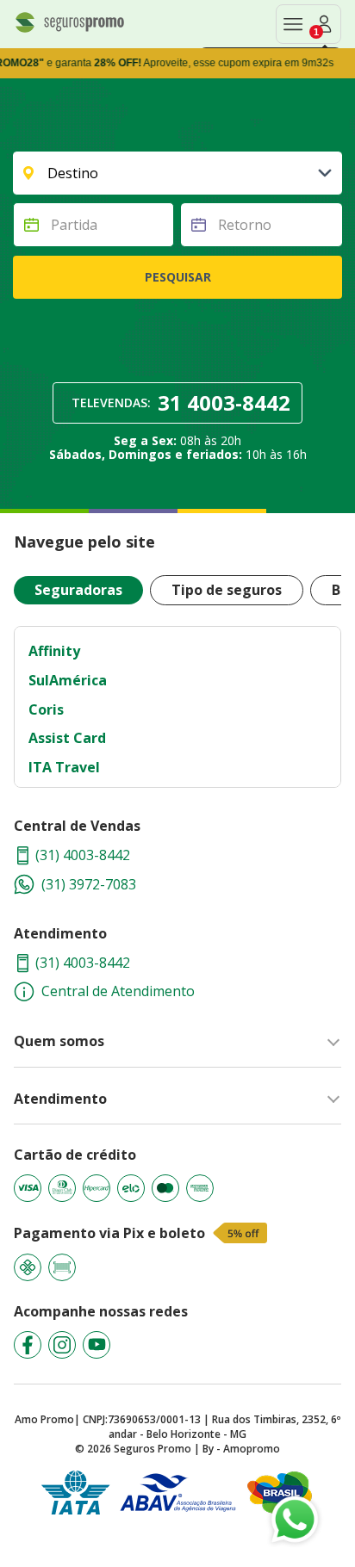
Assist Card (67, 737)
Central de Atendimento (118, 991)
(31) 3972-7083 (88, 884)
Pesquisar (178, 277)
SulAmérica (67, 680)
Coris (46, 709)
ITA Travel (64, 767)
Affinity (54, 650)
